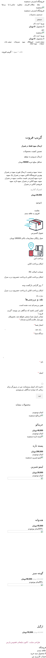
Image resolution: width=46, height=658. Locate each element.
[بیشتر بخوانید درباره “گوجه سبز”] (40, 569)
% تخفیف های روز (11, 47)
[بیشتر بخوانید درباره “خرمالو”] (40, 420)
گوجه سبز (37, 573)
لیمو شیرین (37, 466)
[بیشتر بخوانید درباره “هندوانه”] (40, 515)
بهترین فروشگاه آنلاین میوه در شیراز (28, 175)
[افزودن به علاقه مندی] (21, 420)
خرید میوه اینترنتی (35, 178)
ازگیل (40, 626)
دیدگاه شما (38, 333)
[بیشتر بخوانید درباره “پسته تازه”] (40, 441)
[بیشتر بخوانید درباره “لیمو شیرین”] (40, 462)
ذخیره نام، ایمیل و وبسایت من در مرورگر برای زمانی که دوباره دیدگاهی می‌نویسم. (25, 388)
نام (41, 362)
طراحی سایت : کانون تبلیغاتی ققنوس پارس (23, 642)
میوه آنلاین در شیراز (29, 181)
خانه (21, 52)
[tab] (39, 296)
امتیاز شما (38, 325)
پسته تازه (38, 445)
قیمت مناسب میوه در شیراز (16, 178)
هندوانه (39, 520)
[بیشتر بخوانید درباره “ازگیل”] (40, 622)
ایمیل (40, 373)
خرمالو (39, 424)
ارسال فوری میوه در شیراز (15, 172)
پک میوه (10, 175)
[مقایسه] (27, 420)
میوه (15, 52)
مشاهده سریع (34, 420)
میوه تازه (17, 181)
